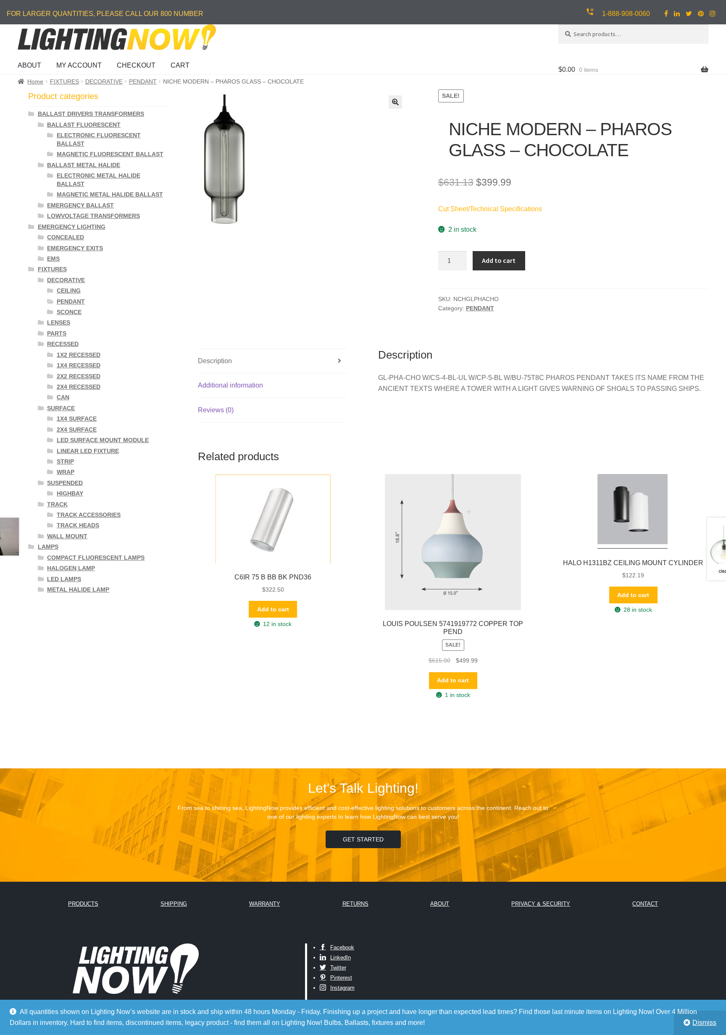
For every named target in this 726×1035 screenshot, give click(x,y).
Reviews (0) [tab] (216, 410)
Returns (355, 904)
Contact (645, 904)
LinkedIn (340, 957)
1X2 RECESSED (78, 354)
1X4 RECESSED (78, 365)
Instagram (342, 988)
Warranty (264, 904)
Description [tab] (215, 360)
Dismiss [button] (704, 1022)
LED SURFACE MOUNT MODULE (103, 440)
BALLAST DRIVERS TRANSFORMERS (91, 113)
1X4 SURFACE (77, 418)
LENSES (58, 322)
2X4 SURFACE (77, 429)
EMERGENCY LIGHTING (71, 226)
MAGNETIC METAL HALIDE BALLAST (110, 194)
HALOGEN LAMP (71, 568)
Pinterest (341, 978)
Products (83, 904)
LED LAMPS (64, 579)
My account (79, 65)
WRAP (65, 472)
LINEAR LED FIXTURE (88, 451)
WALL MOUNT (67, 536)
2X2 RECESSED (78, 376)
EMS (53, 258)
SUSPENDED (65, 483)
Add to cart (499, 260)
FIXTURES (64, 81)
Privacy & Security (540, 904)
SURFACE (61, 408)
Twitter (338, 967)
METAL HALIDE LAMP (78, 589)
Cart (180, 65)
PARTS (56, 333)
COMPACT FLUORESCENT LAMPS (96, 557)
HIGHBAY (70, 493)
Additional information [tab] (230, 385)
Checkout (136, 65)
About (29, 65)
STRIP (65, 461)
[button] (395, 102)
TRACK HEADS (78, 525)
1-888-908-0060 (626, 13)
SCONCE (69, 312)
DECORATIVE (104, 81)
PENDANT (143, 81)
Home (35, 81)
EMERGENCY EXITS (75, 248)
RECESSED (63, 344)
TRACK (57, 504)
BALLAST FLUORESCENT (84, 124)
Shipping (173, 904)
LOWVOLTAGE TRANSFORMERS (93, 215)
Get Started (363, 839)
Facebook (342, 947)
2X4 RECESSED (78, 386)
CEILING (69, 290)
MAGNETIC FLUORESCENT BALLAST (110, 154)
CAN (63, 397)
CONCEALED (65, 237)
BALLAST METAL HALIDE (83, 165)
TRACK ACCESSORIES (89, 514)
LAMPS (48, 546)
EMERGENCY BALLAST (80, 205)
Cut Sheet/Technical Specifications (490, 208)
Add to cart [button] (273, 609)
